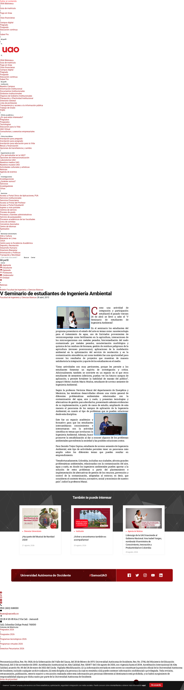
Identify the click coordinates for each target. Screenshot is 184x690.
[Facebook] (1, 593)
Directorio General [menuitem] (8, 100)
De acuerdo (156, 685)
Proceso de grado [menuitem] (7, 212)
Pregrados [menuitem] (4, 119)
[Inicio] (1, 280)
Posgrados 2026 (7, 634)
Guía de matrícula (8, 8)
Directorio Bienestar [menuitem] (8, 250)
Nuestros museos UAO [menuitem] (10, 165)
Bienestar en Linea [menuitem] (8, 238)
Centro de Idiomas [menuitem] (8, 226)
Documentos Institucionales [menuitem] (12, 91)
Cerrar (33, 257)
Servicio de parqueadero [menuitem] (10, 217)
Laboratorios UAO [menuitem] (8, 160)
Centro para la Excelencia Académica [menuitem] (16, 243)
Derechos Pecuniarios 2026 (12, 648)
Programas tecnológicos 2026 (13, 639)
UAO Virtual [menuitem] (5, 129)
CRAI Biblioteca (7, 3)
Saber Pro (4, 34)
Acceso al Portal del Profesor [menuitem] (12, 203)
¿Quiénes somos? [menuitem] (8, 181)
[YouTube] (1, 600)
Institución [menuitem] (4, 84)
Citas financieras (7, 18)
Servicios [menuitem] (4, 184)
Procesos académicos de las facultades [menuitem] (17, 219)
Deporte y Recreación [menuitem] (9, 245)
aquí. (144, 685)
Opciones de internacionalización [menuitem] (14, 157)
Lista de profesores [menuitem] (8, 103)
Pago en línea (6, 13)
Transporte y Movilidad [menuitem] (10, 255)
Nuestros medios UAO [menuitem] (9, 162)
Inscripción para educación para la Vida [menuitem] (17, 143)
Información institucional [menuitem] (11, 89)
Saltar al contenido (8, 1)
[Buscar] (1, 44)
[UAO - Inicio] (10, 53)
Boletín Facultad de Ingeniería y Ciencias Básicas (21, 290)
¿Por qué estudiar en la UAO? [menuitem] (13, 155)
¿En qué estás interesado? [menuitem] (11, 117)
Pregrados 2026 (7, 629)
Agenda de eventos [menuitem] (8, 172)
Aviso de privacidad (8, 679)
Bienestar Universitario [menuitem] (9, 234)
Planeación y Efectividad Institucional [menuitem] (16, 98)
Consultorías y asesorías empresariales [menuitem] (17, 131)
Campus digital (6, 22)
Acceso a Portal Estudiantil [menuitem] (12, 205)
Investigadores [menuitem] (6, 186)
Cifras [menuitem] (2, 188)
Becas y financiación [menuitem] (9, 146)
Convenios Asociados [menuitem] (9, 224)
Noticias (3, 285)
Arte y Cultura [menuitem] (6, 236)
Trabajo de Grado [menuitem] (7, 108)
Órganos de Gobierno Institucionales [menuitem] (16, 96)
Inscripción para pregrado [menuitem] (11, 138)
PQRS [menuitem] (2, 110)
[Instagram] (1, 598)
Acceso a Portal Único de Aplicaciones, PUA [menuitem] (19, 195)
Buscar (26, 257)
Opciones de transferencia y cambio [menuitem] (16, 148)
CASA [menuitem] (2, 241)
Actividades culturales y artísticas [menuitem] (15, 167)
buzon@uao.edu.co (9, 613)
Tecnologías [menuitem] (5, 124)
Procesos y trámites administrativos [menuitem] (16, 214)
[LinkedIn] (1, 603)
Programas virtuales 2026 (11, 644)
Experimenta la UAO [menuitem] (8, 153)
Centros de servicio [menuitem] (8, 210)
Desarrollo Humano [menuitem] (8, 248)
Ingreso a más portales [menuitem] (10, 207)
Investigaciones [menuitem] (6, 177)
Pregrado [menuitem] (4, 25)
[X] (1, 595)
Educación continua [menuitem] (9, 29)
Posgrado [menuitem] (4, 27)
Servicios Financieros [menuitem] (9, 200)
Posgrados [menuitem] (5, 122)
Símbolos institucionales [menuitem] (11, 93)
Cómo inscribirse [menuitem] (7, 136)
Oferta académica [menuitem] (7, 115)
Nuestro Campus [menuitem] (7, 86)
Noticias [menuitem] (3, 169)
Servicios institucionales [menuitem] (10, 198)
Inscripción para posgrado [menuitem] (11, 141)
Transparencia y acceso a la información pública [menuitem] (21, 105)
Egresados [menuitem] (4, 229)
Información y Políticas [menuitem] (10, 252)
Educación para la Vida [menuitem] (10, 127)
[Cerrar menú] (1, 58)
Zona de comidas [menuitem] (7, 222)
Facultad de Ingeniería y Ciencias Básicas (18, 297)
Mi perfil (3, 39)
